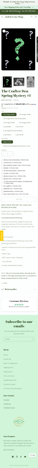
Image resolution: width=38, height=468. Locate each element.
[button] (2, 17)
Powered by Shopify (24, 465)
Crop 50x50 (7, 135)
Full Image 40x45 (25, 122)
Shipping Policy (8, 367)
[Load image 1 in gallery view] (7, 82)
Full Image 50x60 (9, 122)
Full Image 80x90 (9, 114)
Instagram (7, 404)
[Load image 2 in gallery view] (19, 82)
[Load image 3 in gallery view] (30, 82)
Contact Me (7, 359)
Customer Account (9, 384)
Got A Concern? (9, 450)
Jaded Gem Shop (16, 465)
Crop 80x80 (7, 126)
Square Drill (7, 142)
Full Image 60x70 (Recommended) (14, 118)
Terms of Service (9, 376)
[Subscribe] (32, 339)
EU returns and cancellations (13, 388)
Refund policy (8, 372)
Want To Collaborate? (11, 363)
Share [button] (5, 283)
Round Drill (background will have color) (16, 146)
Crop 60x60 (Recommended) (12, 131)
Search (6, 355)
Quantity (3, 150)
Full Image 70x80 (25, 114)
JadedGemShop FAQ (10, 380)
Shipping (3, 108)
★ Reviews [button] (2, 236)
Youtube (6, 400)
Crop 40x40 (19, 135)
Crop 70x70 (19, 126)
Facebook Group (9, 408)
